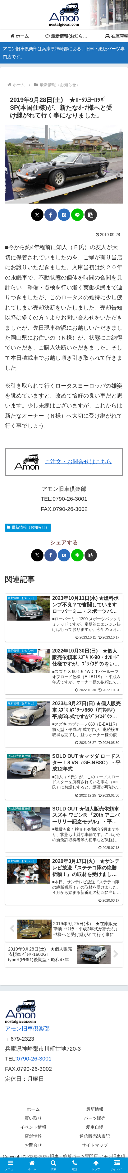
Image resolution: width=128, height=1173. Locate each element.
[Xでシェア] (37, 215)
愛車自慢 (94, 1127)
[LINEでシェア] (77, 215)
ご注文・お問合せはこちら (78, 461)
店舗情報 (33, 1136)
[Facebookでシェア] (50, 215)
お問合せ (33, 1145)
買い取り (33, 1118)
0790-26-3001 (34, 1059)
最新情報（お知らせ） (30, 527)
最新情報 (94, 1109)
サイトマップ (95, 1145)
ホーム (33, 1109)
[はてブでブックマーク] (64, 215)
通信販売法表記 (95, 1136)
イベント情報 (33, 1127)
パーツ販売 (95, 1118)
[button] (91, 215)
